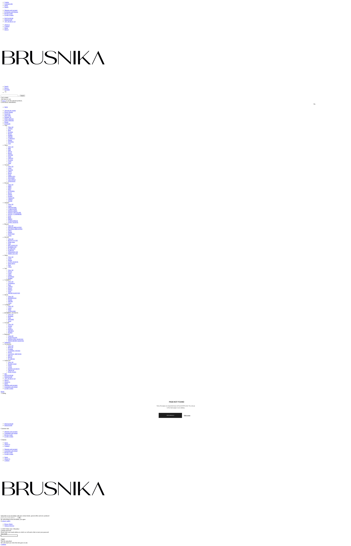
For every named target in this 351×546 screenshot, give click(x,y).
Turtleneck (7, 342)
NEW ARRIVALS (170, 415)
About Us (7, 382)
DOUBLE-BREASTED (15, 229)
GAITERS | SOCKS (14, 350)
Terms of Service (9, 526)
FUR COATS (12, 372)
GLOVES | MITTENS (14, 354)
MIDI (9, 188)
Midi (9, 150)
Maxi (9, 189)
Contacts (6, 26)
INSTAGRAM (8, 18)
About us (7, 24)
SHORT (10, 301)
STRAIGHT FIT (13, 252)
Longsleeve (11, 283)
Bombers (10, 316)
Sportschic (7, 114)
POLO (10, 288)
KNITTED (11, 234)
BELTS (10, 355)
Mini (9, 148)
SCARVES (11, 359)
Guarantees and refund (10, 387)
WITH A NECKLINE (14, 212)
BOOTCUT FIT (13, 240)
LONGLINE (12, 311)
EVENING (11, 191)
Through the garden (10, 110)
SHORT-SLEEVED (14, 293)
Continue (3, 544)
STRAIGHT (11, 181)
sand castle (7, 115)
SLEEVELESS (12, 337)
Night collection (9, 119)
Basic (9, 217)
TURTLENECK (13, 221)
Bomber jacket (12, 364)
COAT (10, 367)
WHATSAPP (8, 20)
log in (4, 101)
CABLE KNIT (12, 209)
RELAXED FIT (13, 245)
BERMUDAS (12, 298)
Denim (6, 122)
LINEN (10, 128)
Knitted (10, 135)
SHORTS (11, 331)
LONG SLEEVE (13, 222)
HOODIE (11, 319)
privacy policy (6, 521)
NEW (6, 107)
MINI (9, 186)
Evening (10, 132)
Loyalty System (8, 15)
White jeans (11, 242)
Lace (9, 143)
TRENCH (11, 370)
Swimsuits (7, 124)
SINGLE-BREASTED (15, 227)
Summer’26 (7, 117)
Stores (6, 28)
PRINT (10, 219)
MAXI (10, 151)
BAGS (10, 357)
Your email (4, 534)
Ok (19, 517)
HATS (10, 352)
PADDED (11, 276)
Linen (9, 161)
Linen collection (9, 120)
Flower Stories (8, 112)
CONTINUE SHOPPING (8, 102)
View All (10, 127)
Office (10, 171)
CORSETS (11, 138)
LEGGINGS (12, 179)
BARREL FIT (12, 247)
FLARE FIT (11, 249)
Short (9, 309)
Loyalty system (8, 388)
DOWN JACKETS (13, 369)
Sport (9, 156)
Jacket (10, 365)
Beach (10, 133)
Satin (9, 163)
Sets (5, 374)
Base (9, 130)
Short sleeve (11, 263)
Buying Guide (8, 13)
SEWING (11, 142)
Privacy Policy (8, 524)
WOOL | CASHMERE (15, 214)
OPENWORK (12, 207)
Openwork (11, 198)
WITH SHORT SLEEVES (16, 341)
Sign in (6, 29)
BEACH (10, 347)
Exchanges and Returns (11, 12)
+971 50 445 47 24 (9, 21)
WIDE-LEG (11, 176)
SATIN (10, 201)
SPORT (10, 137)
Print (9, 244)
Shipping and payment (10, 10)
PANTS (10, 329)
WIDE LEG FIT (13, 253)
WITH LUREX (12, 211)
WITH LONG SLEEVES (15, 339)
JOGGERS (11, 178)
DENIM (10, 155)
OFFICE (10, 158)
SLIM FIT (11, 250)
